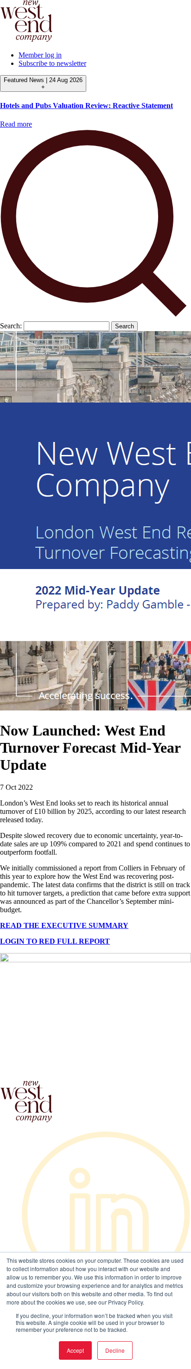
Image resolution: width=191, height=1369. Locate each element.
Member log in (40, 55)
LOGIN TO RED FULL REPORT (55, 941)
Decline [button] (115, 1350)
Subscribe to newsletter (52, 63)
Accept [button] (75, 1350)
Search (124, 326)
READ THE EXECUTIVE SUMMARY (64, 925)
